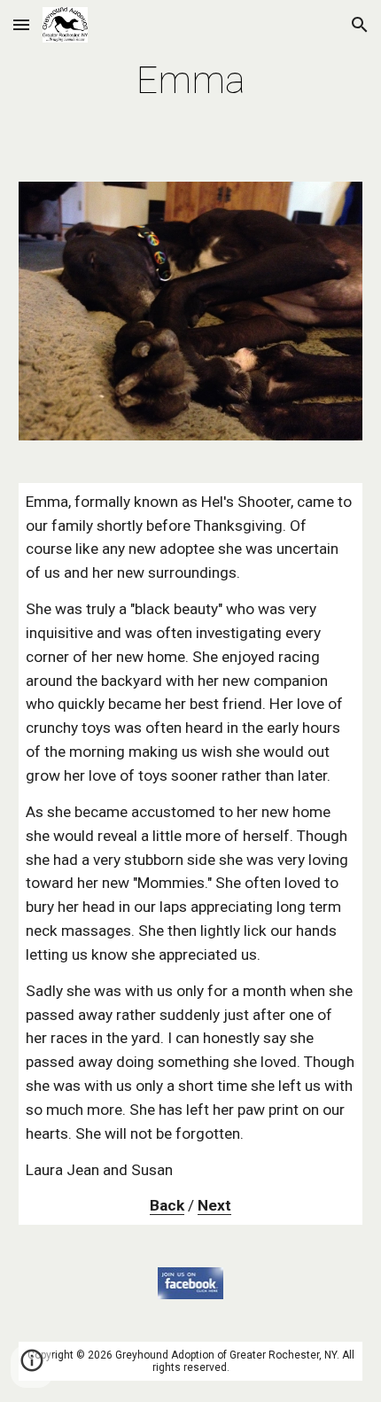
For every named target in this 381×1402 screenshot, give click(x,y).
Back (167, 1205)
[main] (191, 80)
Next (214, 1205)
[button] (21, 24)
